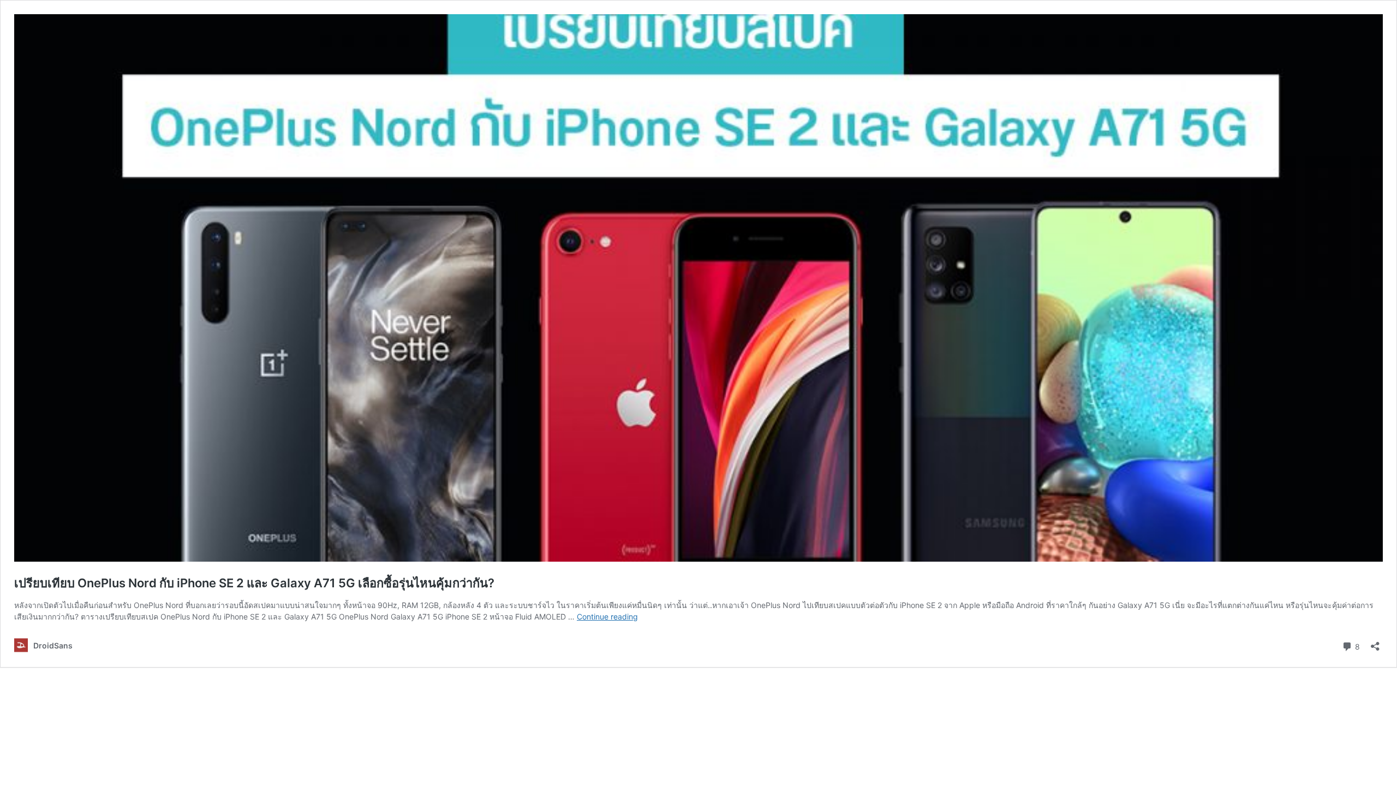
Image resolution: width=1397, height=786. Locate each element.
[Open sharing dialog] (1375, 642)
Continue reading (607, 616)
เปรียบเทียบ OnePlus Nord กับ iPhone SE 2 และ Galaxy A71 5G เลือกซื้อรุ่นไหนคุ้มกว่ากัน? (254, 583)
